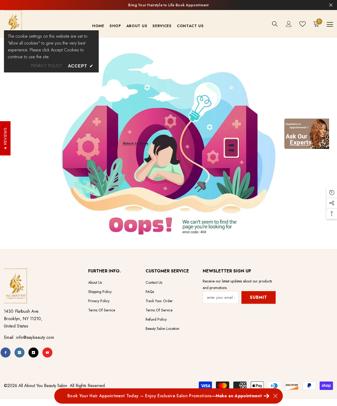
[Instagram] (19, 353)
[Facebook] (6, 353)
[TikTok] (33, 353)
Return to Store (135, 143)
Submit (258, 297)
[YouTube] (47, 353)
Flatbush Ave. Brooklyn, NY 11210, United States (23, 318)
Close (331, 5)
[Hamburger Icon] (330, 24)
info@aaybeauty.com (35, 337)
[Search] (274, 24)
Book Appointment (192, 5)
